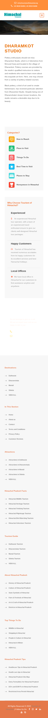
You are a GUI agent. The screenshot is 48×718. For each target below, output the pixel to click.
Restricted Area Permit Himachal (21, 692)
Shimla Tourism (14, 559)
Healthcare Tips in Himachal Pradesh (23, 667)
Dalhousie (12, 376)
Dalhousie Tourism (16, 544)
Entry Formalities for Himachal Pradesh (24, 682)
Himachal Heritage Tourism (19, 504)
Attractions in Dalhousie (18, 460)
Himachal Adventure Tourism (20, 523)
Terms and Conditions (17, 429)
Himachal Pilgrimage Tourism (20, 513)
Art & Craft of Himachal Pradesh (21, 603)
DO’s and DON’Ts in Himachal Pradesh (23, 687)
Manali (11, 385)
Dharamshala (14, 381)
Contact (12, 424)
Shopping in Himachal (17, 633)
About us (12, 420)
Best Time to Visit (24, 166)
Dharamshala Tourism (17, 549)
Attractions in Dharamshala (19, 465)
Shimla (11, 390)
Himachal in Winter (16, 643)
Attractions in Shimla (17, 474)
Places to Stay (22, 176)
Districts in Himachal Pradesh (20, 607)
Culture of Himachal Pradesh (20, 588)
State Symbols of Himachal (19, 593)
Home (11, 415)
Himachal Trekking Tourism (19, 509)
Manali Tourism (14, 554)
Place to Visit (22, 148)
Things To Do (22, 157)
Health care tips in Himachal (19, 672)
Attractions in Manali (16, 470)
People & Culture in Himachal (20, 638)
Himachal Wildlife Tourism (18, 499)
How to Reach (22, 139)
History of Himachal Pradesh (20, 583)
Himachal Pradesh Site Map (19, 677)
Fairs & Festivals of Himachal (20, 598)
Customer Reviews (16, 439)
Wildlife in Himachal (16, 628)
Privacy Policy (14, 434)
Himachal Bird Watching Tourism (21, 518)
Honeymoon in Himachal (27, 185)
